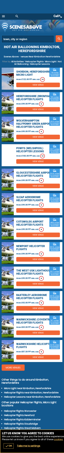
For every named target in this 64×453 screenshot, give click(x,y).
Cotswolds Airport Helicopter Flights (29, 223)
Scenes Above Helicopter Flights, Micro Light (30, 27)
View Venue (38, 84)
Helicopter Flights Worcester (20, 411)
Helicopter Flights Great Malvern (22, 428)
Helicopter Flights (34, 61)
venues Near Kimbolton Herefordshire (40, 56)
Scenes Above (11, 56)
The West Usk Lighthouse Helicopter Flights (33, 272)
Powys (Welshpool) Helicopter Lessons (30, 150)
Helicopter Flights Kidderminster (22, 419)
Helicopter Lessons (40, 64)
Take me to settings (28, 445)
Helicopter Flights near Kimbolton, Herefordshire (31, 392)
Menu (3, 16)
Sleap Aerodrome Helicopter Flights (29, 199)
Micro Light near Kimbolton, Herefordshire (27, 388)
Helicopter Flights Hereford (19, 415)
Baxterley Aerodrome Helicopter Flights (31, 297)
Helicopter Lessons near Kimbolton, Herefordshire (32, 396)
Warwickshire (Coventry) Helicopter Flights (34, 321)
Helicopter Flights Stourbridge (21, 423)
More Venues (13, 367)
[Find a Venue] (28, 39)
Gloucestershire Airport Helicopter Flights (34, 174)
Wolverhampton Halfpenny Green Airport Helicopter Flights (34, 123)
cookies (58, 439)
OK (8, 446)
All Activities (17, 61)
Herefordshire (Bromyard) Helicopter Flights (34, 98)
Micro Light (50, 61)
